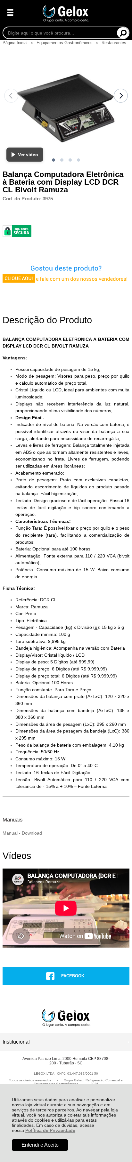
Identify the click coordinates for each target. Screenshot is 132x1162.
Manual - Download (22, 833)
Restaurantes (114, 42)
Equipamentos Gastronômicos (65, 42)
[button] (53, 160)
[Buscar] (123, 32)
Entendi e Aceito (40, 1145)
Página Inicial (16, 42)
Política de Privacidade (50, 1130)
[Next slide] (121, 96)
